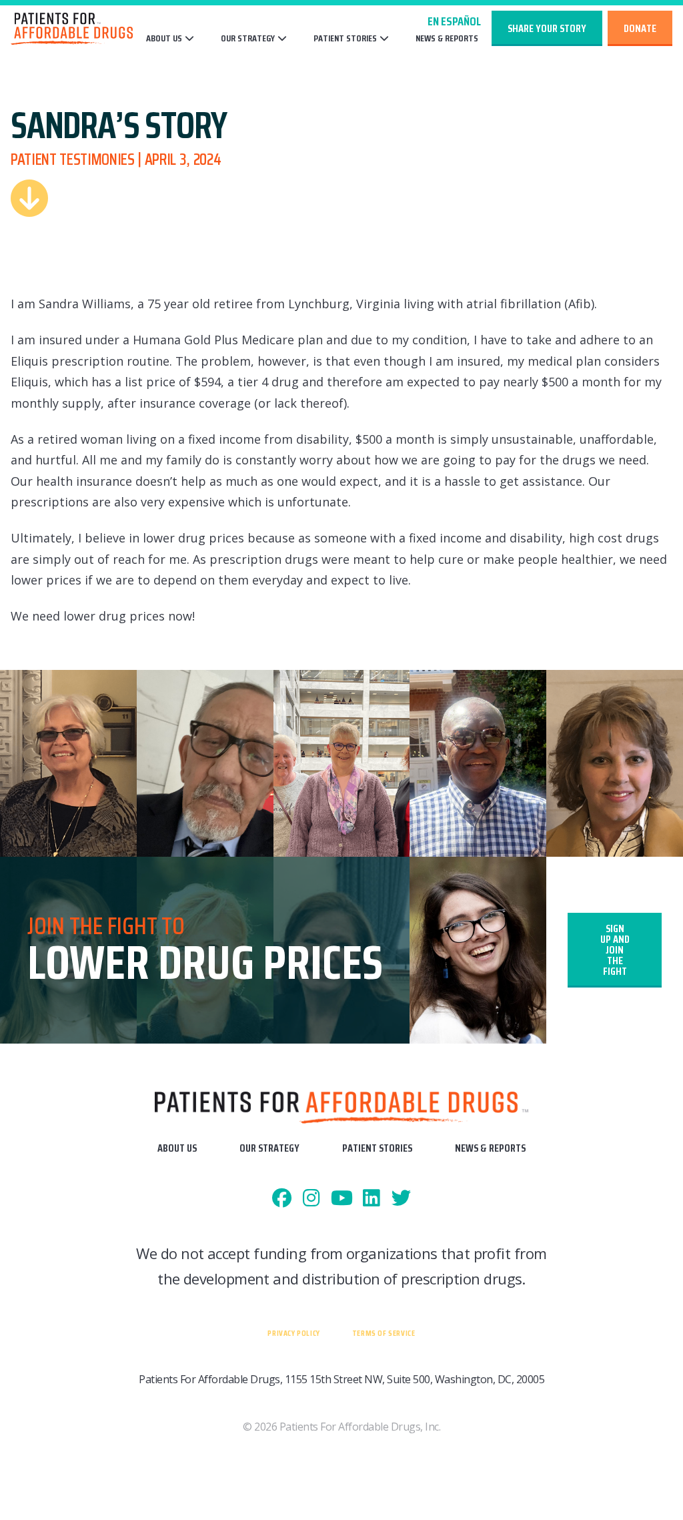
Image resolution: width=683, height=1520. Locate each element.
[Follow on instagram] (311, 1198)
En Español (454, 21)
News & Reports (447, 38)
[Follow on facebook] (281, 1198)
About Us (164, 38)
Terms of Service (384, 1332)
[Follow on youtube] (341, 1198)
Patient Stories (345, 38)
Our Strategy (248, 38)
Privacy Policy (293, 1332)
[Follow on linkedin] (371, 1198)
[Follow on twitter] (401, 1198)
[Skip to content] (29, 198)
